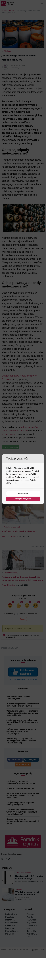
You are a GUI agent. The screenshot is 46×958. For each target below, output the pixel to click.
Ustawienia (23, 493)
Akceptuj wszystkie (23, 499)
